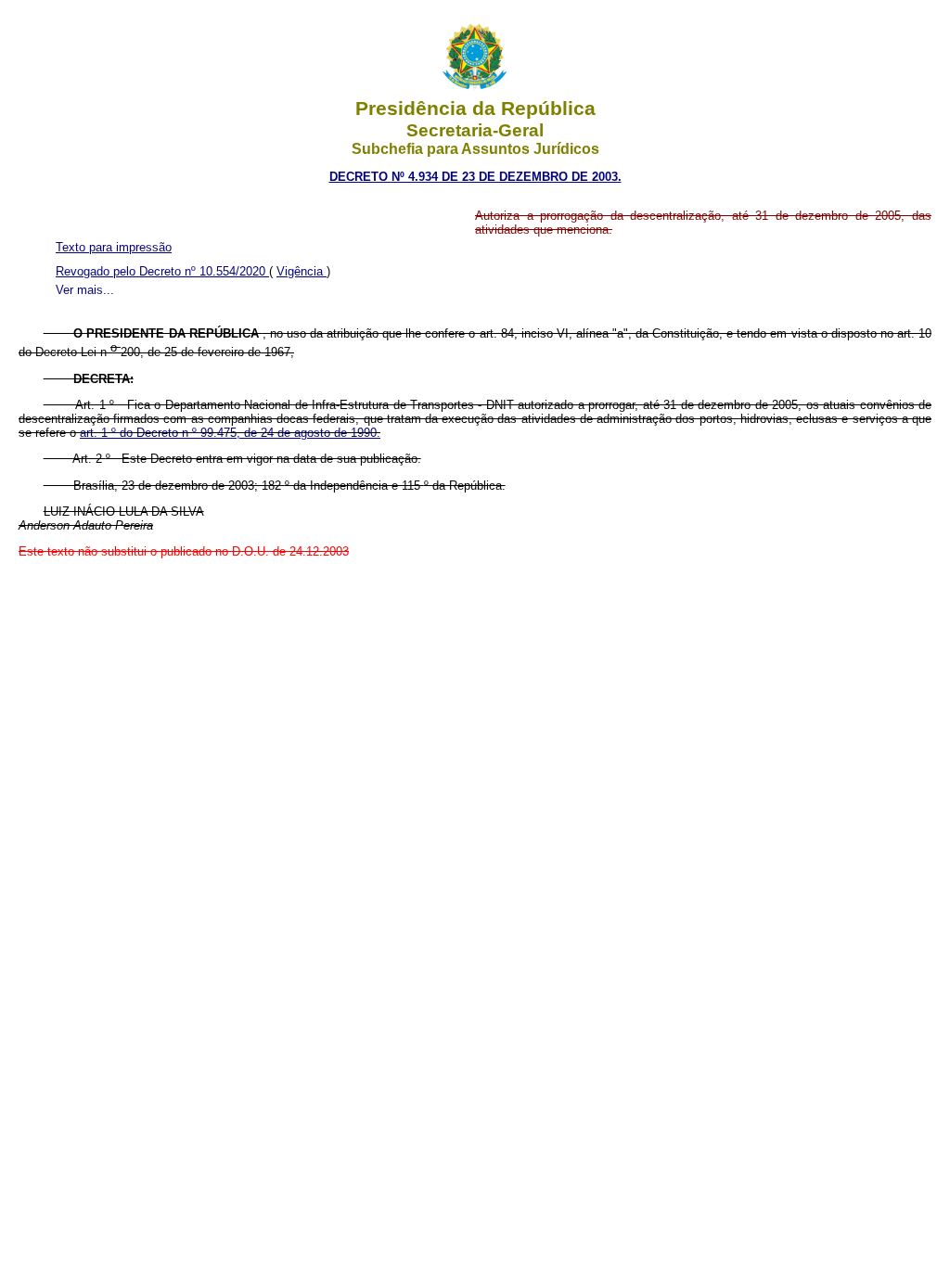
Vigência (301, 271)
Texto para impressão (114, 247)
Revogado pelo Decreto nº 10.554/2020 (162, 271)
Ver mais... (85, 290)
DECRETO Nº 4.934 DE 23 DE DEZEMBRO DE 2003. (475, 177)
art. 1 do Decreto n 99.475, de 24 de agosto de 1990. (230, 433)
